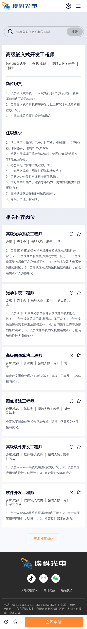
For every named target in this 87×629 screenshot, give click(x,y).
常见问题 (49, 590)
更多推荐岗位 (43, 538)
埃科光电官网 (29, 590)
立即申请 (54, 622)
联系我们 (66, 590)
